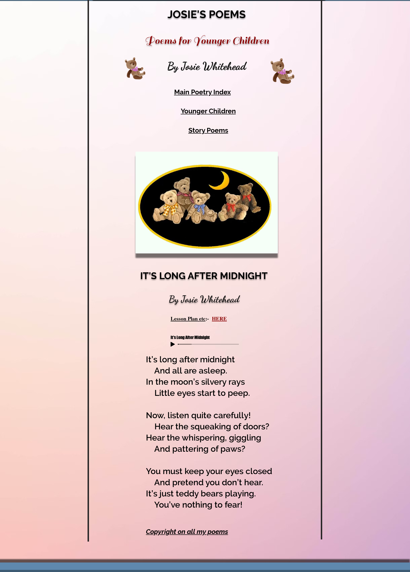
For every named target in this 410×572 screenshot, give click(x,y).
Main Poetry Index (202, 92)
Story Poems (208, 130)
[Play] (173, 344)
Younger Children (208, 111)
